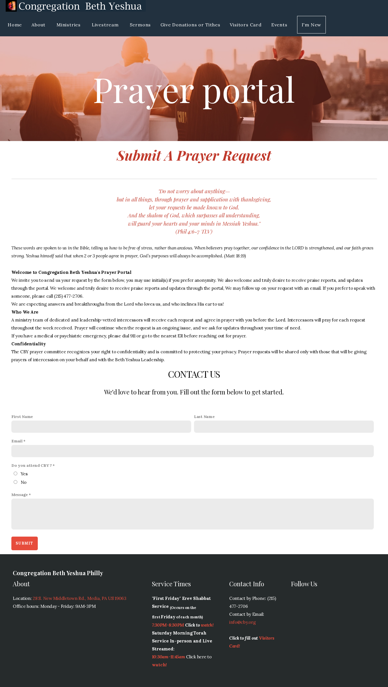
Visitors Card (245, 25)
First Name (22, 416)
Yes (24, 473)
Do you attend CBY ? (31, 465)
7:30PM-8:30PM (168, 625)
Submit (25, 543)
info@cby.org (242, 622)
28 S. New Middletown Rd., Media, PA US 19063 (79, 598)
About (39, 25)
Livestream (106, 25)
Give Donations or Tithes (190, 25)
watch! (207, 625)
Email (17, 441)
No (23, 482)
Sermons (140, 25)
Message (19, 494)
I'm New (312, 25)
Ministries (69, 25)
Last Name (204, 416)
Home (15, 25)
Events (279, 25)
